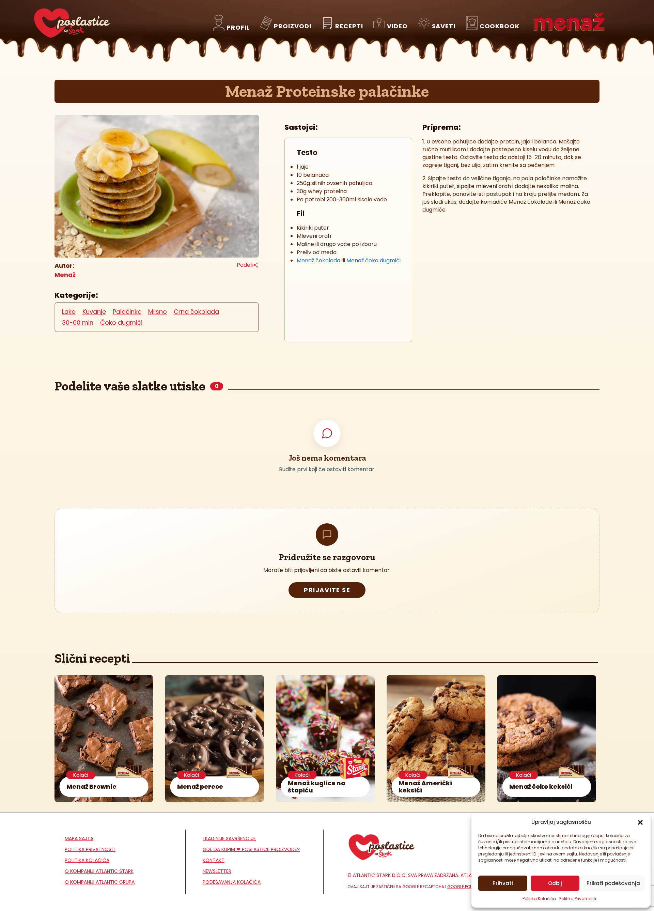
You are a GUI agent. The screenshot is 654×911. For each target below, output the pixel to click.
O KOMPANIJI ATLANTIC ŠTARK (99, 871)
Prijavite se (327, 590)
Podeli (245, 265)
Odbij (555, 883)
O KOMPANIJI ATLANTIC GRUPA (100, 882)
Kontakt (213, 860)
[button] (640, 822)
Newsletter (217, 871)
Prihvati (503, 883)
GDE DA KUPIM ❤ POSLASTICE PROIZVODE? (251, 849)
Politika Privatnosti (577, 898)
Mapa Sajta (79, 838)
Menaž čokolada (318, 260)
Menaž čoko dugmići (373, 260)
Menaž (65, 275)
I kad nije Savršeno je (229, 838)
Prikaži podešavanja (613, 883)
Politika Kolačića (539, 898)
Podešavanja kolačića (232, 882)
